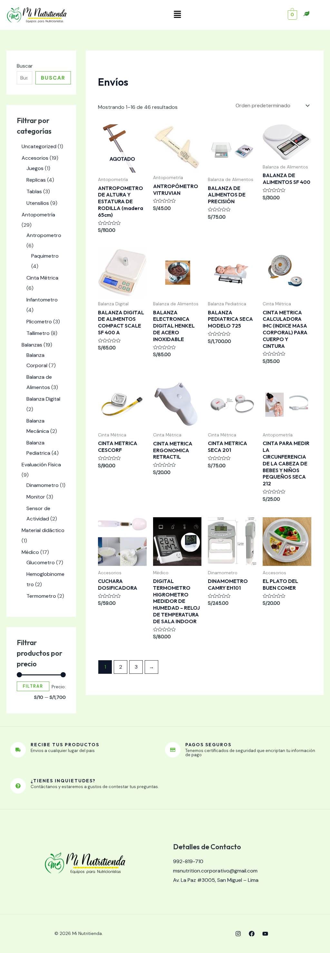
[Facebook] (252, 934)
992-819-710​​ (188, 861)
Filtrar (33, 686)
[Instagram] (238, 934)
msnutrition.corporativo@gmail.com (215, 870)
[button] (177, 15)
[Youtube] (265, 934)
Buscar (25, 65)
